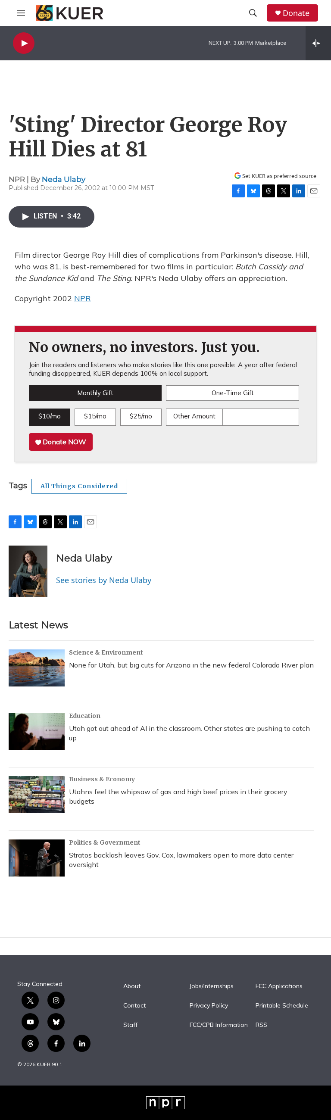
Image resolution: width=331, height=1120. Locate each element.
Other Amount (194, 416)
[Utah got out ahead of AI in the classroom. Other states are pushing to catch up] (37, 731)
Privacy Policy (209, 1005)
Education (84, 716)
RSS (261, 1025)
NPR (82, 298)
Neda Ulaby (63, 179)
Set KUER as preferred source (278, 176)
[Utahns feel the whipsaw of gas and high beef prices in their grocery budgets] (37, 794)
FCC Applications (279, 986)
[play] (24, 43)
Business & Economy (102, 779)
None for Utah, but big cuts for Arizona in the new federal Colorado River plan (191, 665)
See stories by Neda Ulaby (103, 580)
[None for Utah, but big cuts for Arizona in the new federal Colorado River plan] (37, 667)
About (132, 986)
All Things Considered (79, 486)
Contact (134, 1005)
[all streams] (318, 43)
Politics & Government (105, 842)
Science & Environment (106, 652)
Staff (130, 1025)
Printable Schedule (282, 1005)
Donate (296, 13)
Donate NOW (63, 441)
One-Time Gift (233, 393)
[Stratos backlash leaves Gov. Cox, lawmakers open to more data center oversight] (37, 858)
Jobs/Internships (212, 986)
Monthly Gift (95, 393)
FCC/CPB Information (219, 1025)
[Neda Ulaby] (28, 571)
